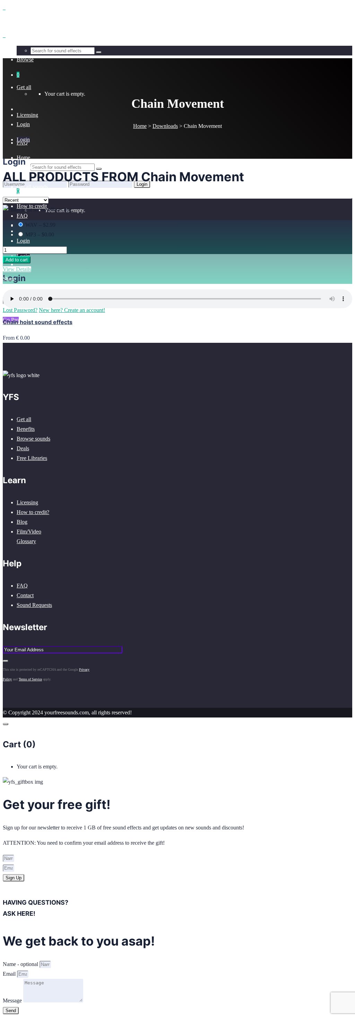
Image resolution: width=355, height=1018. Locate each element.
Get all (24, 419)
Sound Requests (34, 605)
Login (23, 241)
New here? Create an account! (72, 194)
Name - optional (21, 964)
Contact (25, 595)
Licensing (27, 502)
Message (13, 1000)
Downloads (165, 126)
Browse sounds (33, 439)
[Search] (99, 169)
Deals (23, 448)
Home (140, 126)
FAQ (22, 586)
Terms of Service (30, 679)
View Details (17, 269)
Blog (22, 522)
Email (10, 974)
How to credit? (33, 512)
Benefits (26, 429)
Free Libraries (32, 458)
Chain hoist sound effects (37, 322)
